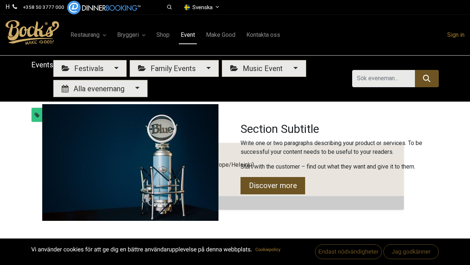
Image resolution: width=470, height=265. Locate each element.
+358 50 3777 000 (43, 7)
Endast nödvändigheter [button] (348, 251)
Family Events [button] (173, 68)
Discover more (273, 185)
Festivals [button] (88, 68)
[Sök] (427, 78)
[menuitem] (163, 35)
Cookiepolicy (268, 249)
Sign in (455, 34)
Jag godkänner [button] (410, 251)
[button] (169, 7)
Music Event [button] (263, 68)
